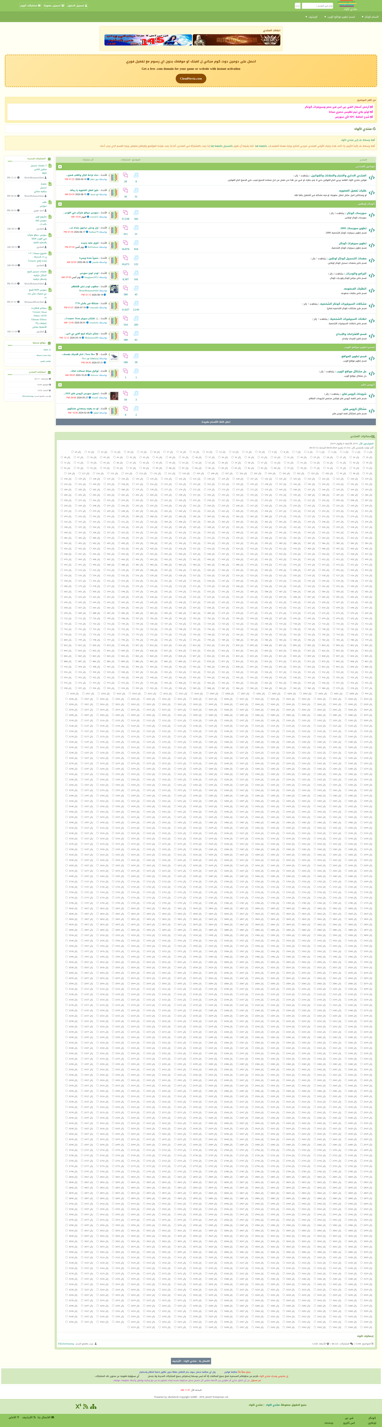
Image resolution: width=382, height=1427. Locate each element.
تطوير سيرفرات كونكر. (352, 243)
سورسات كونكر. (356, 213)
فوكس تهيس (45, 361)
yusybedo (94, 323)
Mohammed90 (91, 338)
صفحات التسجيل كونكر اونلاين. (347, 258)
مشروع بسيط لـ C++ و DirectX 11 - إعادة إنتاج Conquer (37, 257)
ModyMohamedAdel (88, 291)
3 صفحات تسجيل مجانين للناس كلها (39, 169)
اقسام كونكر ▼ (370, 16)
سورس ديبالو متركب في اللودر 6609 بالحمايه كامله (37, 238)
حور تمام (94, 179)
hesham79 (93, 232)
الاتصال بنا (204, 1361)
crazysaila (94, 307)
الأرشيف (176, 1361)
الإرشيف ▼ (311, 16)
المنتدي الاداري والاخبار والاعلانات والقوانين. (338, 175)
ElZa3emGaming (27, 396)
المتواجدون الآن (366, 444)
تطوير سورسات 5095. (353, 228)
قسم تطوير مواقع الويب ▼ (339, 16)
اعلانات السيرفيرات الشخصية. (348, 318)
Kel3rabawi (93, 247)
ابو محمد (94, 194)
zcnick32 (94, 217)
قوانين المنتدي (365, 166)
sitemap (329, 1422)
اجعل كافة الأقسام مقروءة (216, 422)
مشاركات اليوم (29, 5)
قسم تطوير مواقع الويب (359, 347)
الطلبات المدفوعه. (355, 288)
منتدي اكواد (190, 1361)
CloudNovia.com (191, 78)
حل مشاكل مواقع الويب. (351, 371)
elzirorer (94, 375)
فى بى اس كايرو (349, 1420)
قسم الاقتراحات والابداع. (351, 334)
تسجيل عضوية (52, 5)
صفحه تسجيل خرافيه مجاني (40, 187)
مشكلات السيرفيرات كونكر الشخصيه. (343, 303)
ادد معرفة (47, 349)
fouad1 (95, 398)
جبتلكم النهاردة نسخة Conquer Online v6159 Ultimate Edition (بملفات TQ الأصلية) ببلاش (39, 317)
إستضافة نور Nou (90, 358)
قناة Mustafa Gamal (44, 355)
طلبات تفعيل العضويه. (352, 190)
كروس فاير (368, 384)
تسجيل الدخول (76, 5)
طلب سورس (44, 204)
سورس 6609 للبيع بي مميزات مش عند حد (37, 293)
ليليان (96, 413)
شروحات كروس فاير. (353, 393)
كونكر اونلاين (366, 203)
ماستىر (95, 262)
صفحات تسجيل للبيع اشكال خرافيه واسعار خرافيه (37, 275)
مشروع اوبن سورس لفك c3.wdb (41, 220)
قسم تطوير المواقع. (353, 356)
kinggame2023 (91, 277)
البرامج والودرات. (355, 273)
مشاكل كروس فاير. (354, 409)
